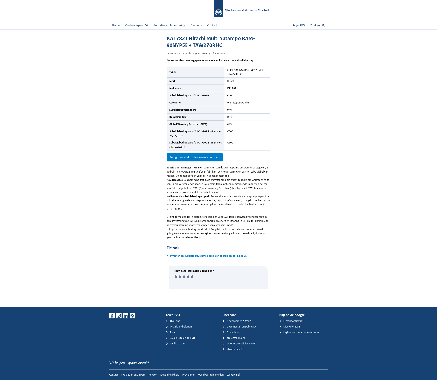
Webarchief (233, 374)
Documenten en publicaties (242, 326)
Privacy (153, 374)
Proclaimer (188, 374)
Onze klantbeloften (181, 326)
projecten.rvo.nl (236, 337)
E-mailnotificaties (293, 321)
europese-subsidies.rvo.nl (241, 343)
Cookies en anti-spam (133, 374)
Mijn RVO (299, 25)
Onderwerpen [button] (134, 25)
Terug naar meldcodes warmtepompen (194, 157)
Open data (233, 332)
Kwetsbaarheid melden (211, 374)
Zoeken (315, 25)
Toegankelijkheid (169, 374)
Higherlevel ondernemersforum (301, 332)
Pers (172, 332)
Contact (212, 25)
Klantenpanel (234, 349)
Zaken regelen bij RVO (182, 337)
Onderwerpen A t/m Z (239, 321)
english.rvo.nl (177, 343)
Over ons (196, 25)
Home (116, 25)
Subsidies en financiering (169, 25)
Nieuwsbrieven (291, 326)
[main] (218, 168)
